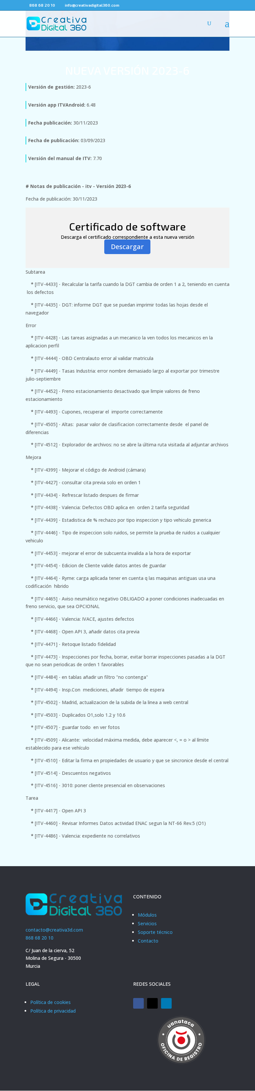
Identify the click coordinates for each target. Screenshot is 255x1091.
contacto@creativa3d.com (54, 930)
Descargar (127, 246)
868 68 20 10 (39, 938)
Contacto (148, 941)
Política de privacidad (53, 1011)
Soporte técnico (155, 932)
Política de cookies (50, 1002)
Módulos (147, 915)
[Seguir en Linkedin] (166, 1003)
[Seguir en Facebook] (138, 1003)
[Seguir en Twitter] (152, 1003)
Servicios (147, 923)
